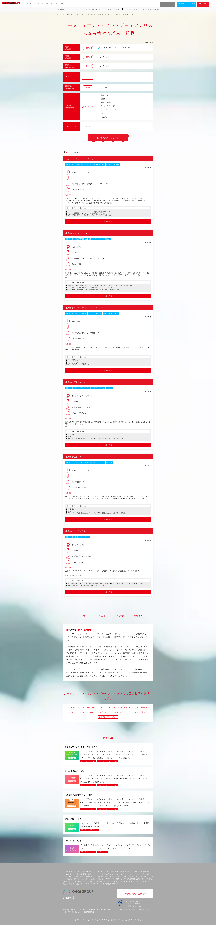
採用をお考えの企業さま (152, 9)
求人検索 (203, 3)
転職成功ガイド (114, 9)
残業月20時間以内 (107, 102)
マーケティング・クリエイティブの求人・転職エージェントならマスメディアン (109, 920)
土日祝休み (105, 95)
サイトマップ (82, 909)
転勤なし (104, 113)
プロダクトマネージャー (108, 717)
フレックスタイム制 (108, 106)
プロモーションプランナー (100, 712)
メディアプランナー (78, 712)
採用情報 (73, 909)
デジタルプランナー (120, 712)
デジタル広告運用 (138, 712)
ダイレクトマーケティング (124, 707)
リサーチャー (142, 707)
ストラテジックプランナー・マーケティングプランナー (89, 707)
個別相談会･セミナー (94, 9)
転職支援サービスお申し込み (186, 3)
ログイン (167, 3)
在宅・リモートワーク (108, 110)
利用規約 (92, 909)
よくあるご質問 (131, 9)
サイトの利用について (104, 909)
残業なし (104, 99)
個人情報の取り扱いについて (73, 912)
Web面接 (104, 117)
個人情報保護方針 (91, 912)
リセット (150, 42)
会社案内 (66, 909)
